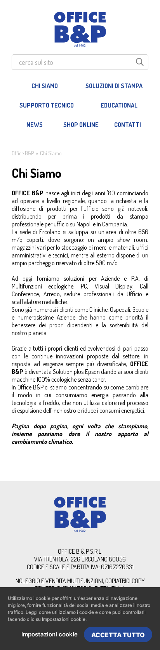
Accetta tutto (118, 635)
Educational (119, 105)
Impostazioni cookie (49, 634)
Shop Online (81, 125)
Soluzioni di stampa (114, 86)
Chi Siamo (44, 86)
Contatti (127, 125)
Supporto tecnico (46, 105)
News (34, 125)
